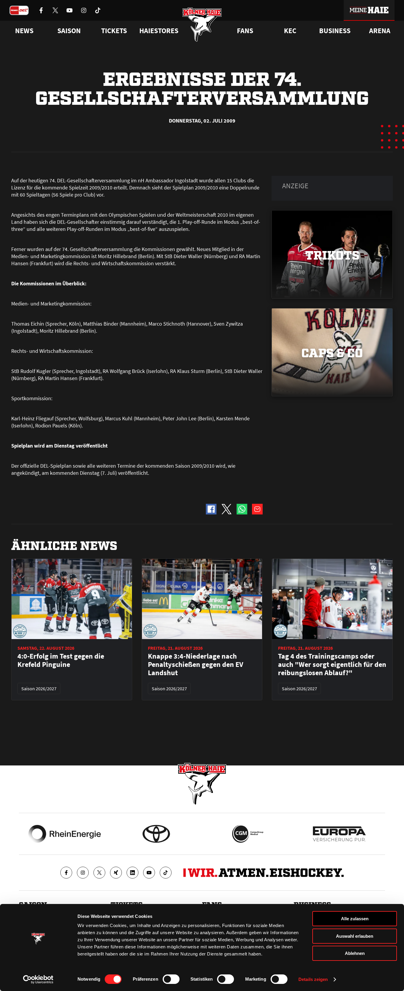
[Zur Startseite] (202, 24)
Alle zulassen (355, 918)
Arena (379, 30)
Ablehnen (355, 953)
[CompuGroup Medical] (247, 834)
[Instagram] (83, 873)
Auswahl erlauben (354, 936)
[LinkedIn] (132, 873)
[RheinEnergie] (64, 834)
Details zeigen (313, 979)
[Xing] (116, 873)
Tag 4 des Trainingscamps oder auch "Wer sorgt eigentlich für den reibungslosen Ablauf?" (332, 664)
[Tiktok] (166, 873)
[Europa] (339, 834)
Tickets (114, 30)
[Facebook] (66, 873)
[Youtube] (149, 873)
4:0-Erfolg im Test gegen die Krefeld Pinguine (60, 660)
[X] (99, 873)
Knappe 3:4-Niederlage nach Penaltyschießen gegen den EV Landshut (195, 664)
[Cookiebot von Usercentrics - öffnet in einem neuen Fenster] (38, 979)
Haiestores (158, 30)
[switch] (171, 979)
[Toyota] (156, 834)
